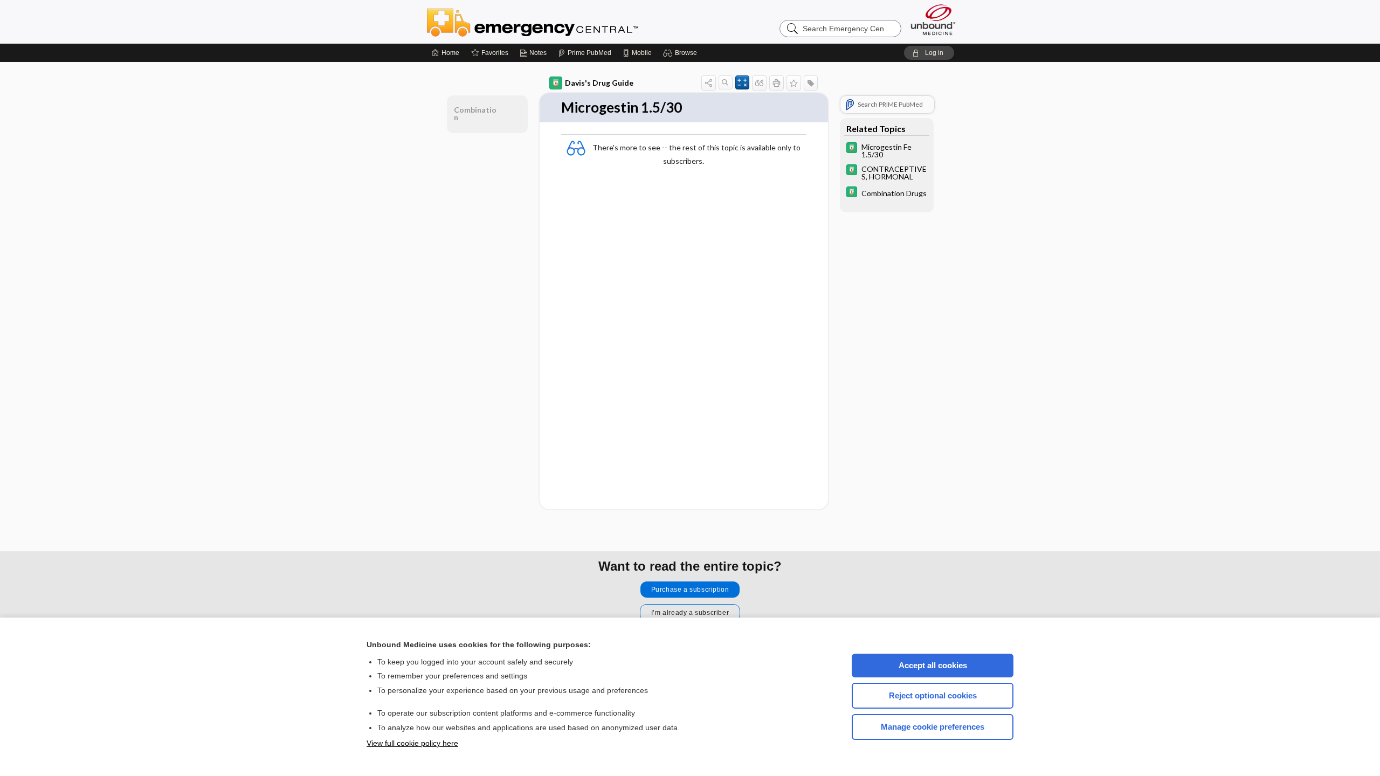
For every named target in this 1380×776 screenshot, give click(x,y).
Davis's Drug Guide (599, 82)
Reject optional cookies (933, 695)
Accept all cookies (933, 665)
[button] (681, 53)
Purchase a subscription (690, 589)
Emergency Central (560, 21)
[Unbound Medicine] (933, 20)
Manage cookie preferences (932, 726)
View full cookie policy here (412, 743)
